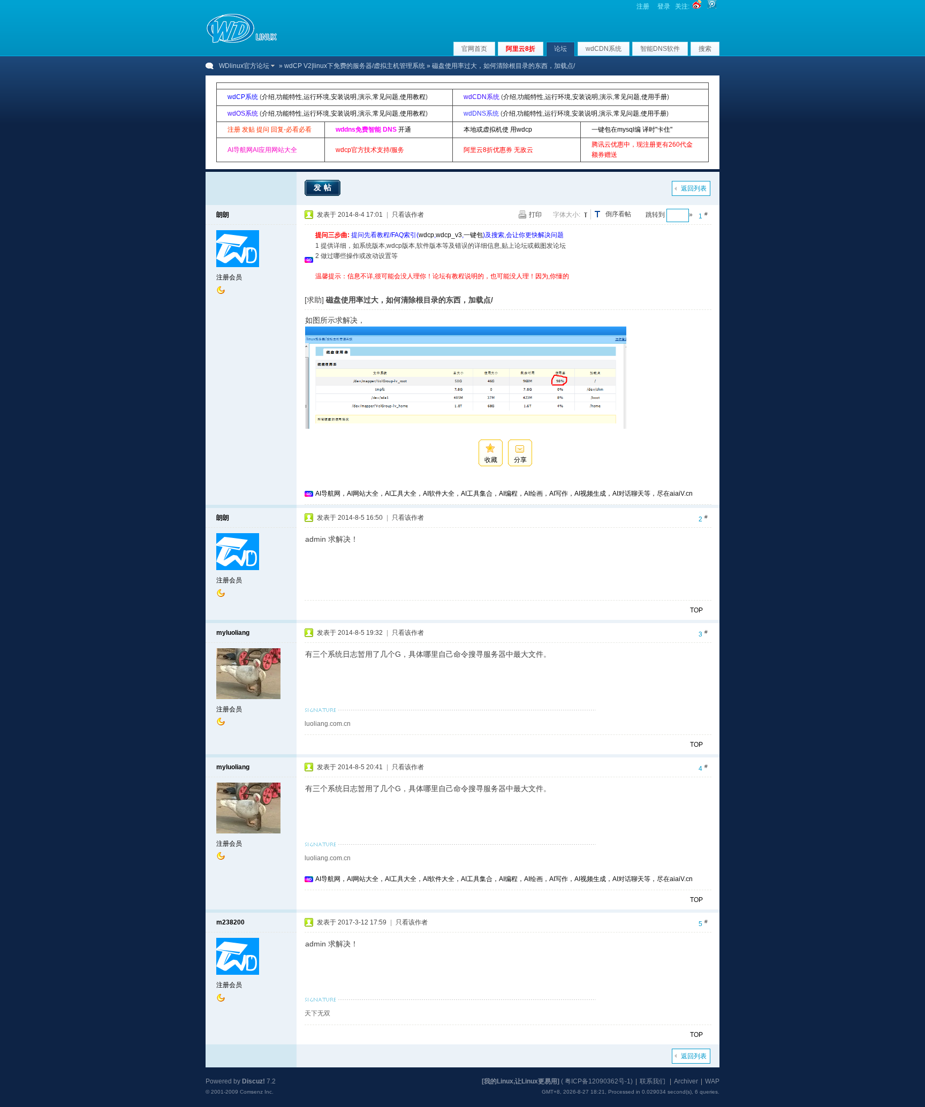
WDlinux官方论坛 (244, 66)
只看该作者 (408, 214)
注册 (642, 6)
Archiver (686, 1081)
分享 (520, 460)
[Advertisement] (510, 286)
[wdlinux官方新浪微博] (697, 6)
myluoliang (232, 632)
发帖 (324, 187)
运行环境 (316, 97)
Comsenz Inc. (257, 1092)
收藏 (490, 460)
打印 (535, 214)
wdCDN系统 (603, 48)
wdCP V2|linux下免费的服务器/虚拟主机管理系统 (354, 66)
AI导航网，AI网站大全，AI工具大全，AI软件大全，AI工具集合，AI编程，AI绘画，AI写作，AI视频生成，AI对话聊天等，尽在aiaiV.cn (504, 493)
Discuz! (253, 1081)
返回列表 (694, 188)
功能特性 (289, 97)
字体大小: (566, 214)
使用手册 (654, 97)
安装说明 (344, 97)
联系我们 (652, 1081)
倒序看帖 (618, 214)
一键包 (473, 235)
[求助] (314, 299)
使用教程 (413, 97)
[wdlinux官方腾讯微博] (712, 6)
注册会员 (229, 277)
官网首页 (474, 48)
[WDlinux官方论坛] (242, 42)
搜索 (705, 48)
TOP (696, 610)
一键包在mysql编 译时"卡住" (632, 129)
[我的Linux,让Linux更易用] (520, 1081)
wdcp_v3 (449, 235)
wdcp (426, 235)
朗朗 (222, 214)
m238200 (230, 922)
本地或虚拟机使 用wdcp (498, 129)
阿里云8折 (520, 48)
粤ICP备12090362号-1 (598, 1081)
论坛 (560, 48)
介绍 (268, 97)
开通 (404, 129)
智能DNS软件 (660, 48)
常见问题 (385, 97)
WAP (712, 1081)
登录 (663, 6)
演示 (364, 97)
